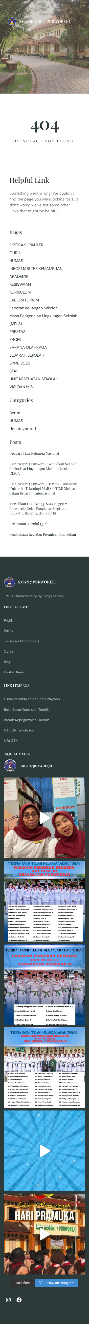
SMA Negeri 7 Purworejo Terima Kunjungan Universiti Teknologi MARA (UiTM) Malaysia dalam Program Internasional (43, 488)
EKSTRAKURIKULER (26, 245)
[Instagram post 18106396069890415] (44, 1067)
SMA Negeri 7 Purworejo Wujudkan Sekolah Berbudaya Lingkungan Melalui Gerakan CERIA (43, 469)
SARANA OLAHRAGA (28, 347)
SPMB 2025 (19, 363)
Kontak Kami (14, 672)
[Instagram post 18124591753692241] (44, 901)
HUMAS (16, 260)
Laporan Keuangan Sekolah (33, 308)
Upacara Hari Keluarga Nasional (34, 453)
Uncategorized (22, 428)
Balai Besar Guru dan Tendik (26, 709)
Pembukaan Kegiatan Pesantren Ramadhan (42, 534)
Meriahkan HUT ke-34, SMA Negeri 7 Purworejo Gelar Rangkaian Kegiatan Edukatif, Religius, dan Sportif (38, 508)
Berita (14, 412)
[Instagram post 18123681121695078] (44, 984)
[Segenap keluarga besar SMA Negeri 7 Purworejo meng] (44, 818)
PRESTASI (17, 331)
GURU (14, 252)
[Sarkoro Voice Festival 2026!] (44, 1150)
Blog (7, 662)
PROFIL (15, 339)
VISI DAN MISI (21, 386)
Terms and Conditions (21, 641)
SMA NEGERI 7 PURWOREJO (44, 21)
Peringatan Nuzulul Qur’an (29, 523)
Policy (8, 631)
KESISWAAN (20, 284)
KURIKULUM (20, 292)
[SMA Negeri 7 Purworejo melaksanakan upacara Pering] (44, 1234)
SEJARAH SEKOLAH (26, 355)
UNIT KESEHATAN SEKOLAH (33, 378)
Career (9, 651)
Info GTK (11, 740)
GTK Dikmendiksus (19, 730)
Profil (8, 620)
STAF (14, 371)
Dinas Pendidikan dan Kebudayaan (32, 699)
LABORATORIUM (24, 300)
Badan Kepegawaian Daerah (26, 720)
